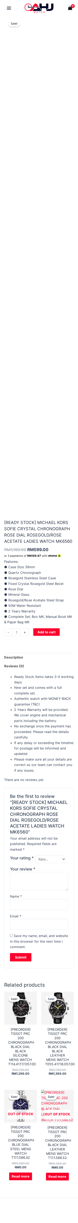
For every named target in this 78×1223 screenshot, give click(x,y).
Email (15, 916)
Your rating (22, 857)
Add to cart (46, 632)
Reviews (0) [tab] (14, 666)
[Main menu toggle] (9, 8)
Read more (21, 1176)
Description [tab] (13, 657)
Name (16, 896)
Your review (22, 869)
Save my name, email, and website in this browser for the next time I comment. (39, 941)
